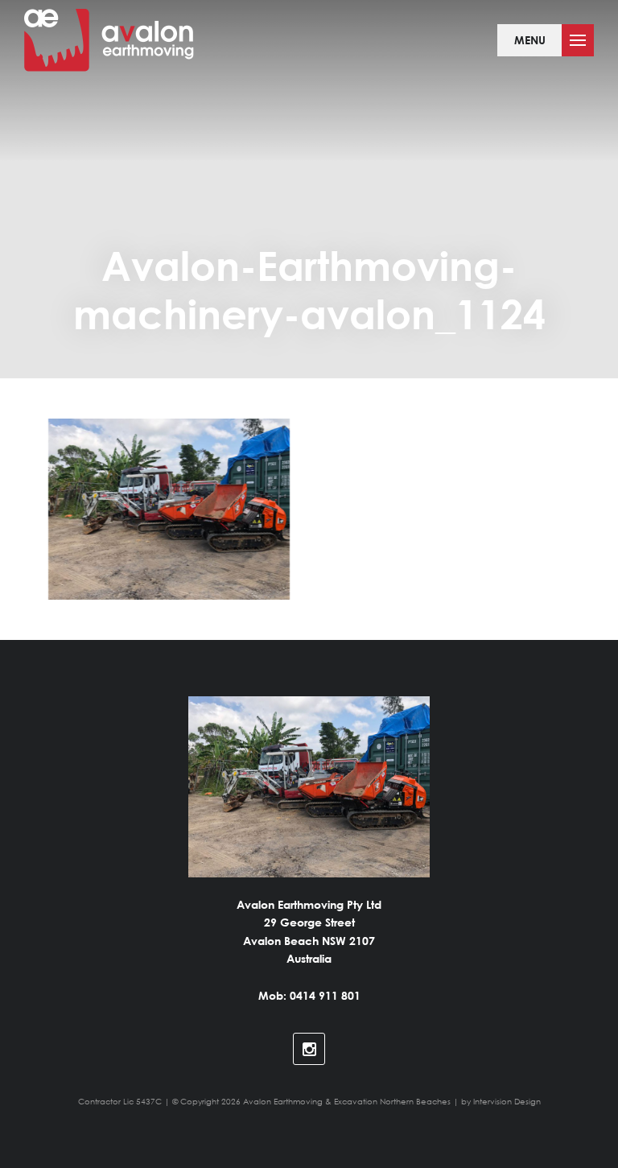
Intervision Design (507, 1102)
